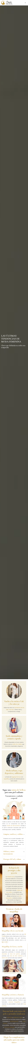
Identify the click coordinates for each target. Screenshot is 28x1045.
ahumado (4, 954)
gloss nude (4, 942)
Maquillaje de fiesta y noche (12, 946)
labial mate (5, 957)
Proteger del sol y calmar (12, 859)
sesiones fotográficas (14, 1002)
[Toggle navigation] (25, 3)
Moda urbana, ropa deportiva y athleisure (14, 771)
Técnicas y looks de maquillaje (14, 910)
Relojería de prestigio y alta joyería (14, 870)
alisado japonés (14, 1021)
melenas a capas (17, 1017)
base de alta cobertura (16, 956)
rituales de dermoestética (13, 825)
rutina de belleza (18, 790)
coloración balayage (9, 1027)
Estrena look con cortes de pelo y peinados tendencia (14, 1012)
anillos (10, 892)
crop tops (11, 709)
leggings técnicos (16, 777)
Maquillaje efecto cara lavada (12, 931)
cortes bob (9, 1017)
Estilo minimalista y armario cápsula (14, 737)
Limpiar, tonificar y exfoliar (13, 834)
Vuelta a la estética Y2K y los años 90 (14, 702)
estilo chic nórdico (17, 744)
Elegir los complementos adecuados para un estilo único (14, 1040)
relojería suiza (10, 876)
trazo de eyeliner (15, 954)
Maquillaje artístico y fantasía (13, 995)
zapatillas (6, 779)
